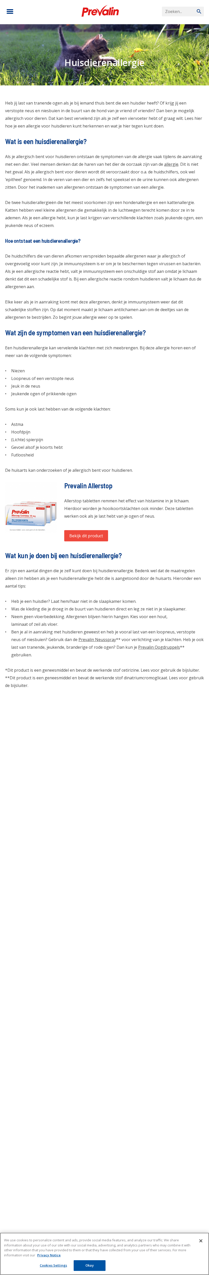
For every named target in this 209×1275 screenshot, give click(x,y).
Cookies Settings (53, 1265)
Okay (89, 1265)
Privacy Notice (49, 1255)
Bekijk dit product (86, 536)
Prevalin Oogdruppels (159, 647)
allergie (171, 164)
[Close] (200, 1240)
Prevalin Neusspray (97, 639)
